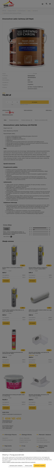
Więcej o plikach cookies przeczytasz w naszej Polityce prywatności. (19, 462)
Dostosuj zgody (28, 465)
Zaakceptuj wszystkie (40, 465)
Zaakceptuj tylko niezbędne (15, 465)
